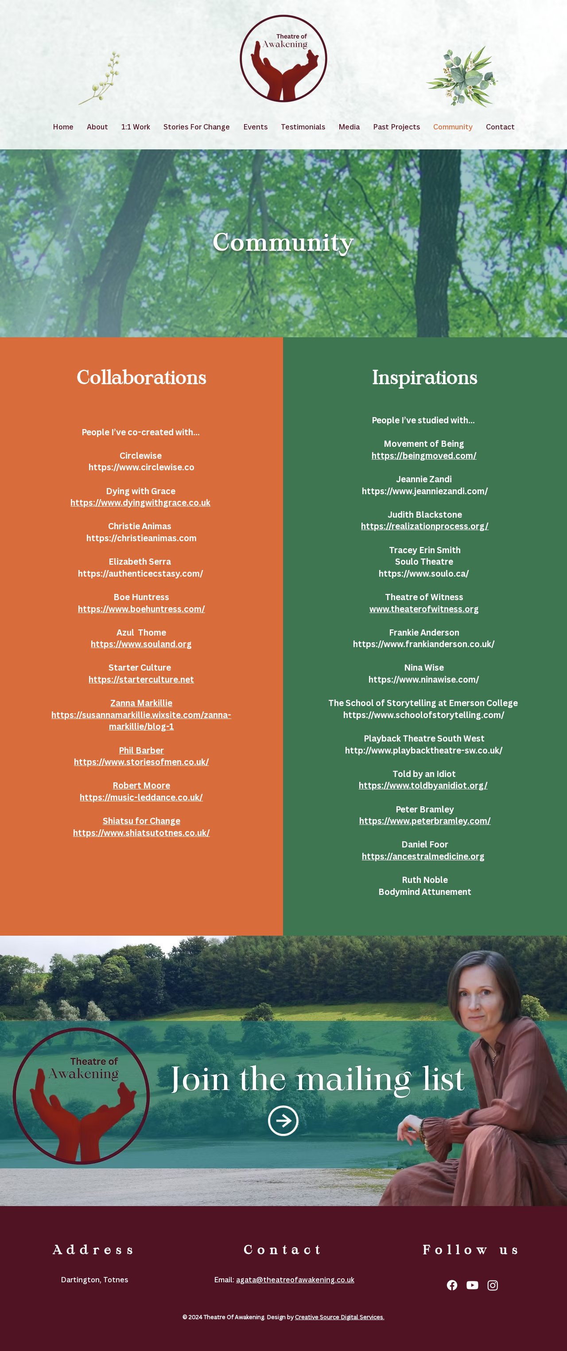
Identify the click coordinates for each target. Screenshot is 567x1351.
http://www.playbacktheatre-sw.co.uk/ (425, 750)
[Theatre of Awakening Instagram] (493, 1285)
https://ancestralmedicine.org (423, 856)
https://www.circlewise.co (141, 467)
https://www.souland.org (141, 644)
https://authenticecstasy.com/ (141, 573)
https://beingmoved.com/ (424, 455)
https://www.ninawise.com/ (425, 679)
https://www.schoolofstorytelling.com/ (424, 715)
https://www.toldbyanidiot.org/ (423, 785)
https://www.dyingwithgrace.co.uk (140, 502)
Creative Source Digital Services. (339, 1317)
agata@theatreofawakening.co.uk (295, 1280)
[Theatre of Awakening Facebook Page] (452, 1285)
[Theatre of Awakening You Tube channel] (472, 1285)
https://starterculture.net (141, 679)
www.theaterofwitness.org (424, 609)
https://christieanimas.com (141, 538)
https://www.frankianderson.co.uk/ (425, 644)
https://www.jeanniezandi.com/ (425, 491)
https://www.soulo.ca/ (425, 573)
